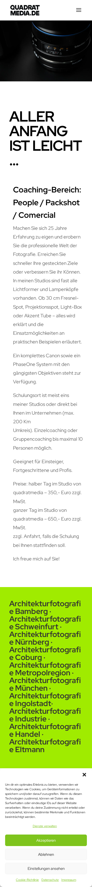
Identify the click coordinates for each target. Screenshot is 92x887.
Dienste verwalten (45, 826)
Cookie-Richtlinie (27, 880)
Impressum (68, 880)
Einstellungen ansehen (46, 868)
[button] (84, 774)
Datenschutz (50, 880)
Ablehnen (46, 854)
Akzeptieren (46, 840)
